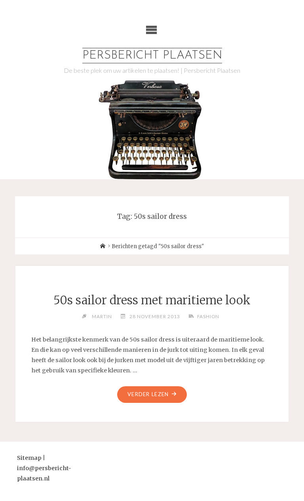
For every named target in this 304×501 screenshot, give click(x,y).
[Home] (102, 246)
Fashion (208, 316)
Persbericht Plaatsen (152, 55)
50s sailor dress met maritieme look (152, 300)
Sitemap (29, 457)
